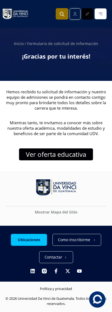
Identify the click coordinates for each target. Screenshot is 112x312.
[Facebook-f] (56, 271)
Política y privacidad (56, 288)
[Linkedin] (32, 271)
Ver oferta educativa (56, 154)
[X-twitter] (67, 271)
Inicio (19, 43)
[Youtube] (79, 271)
